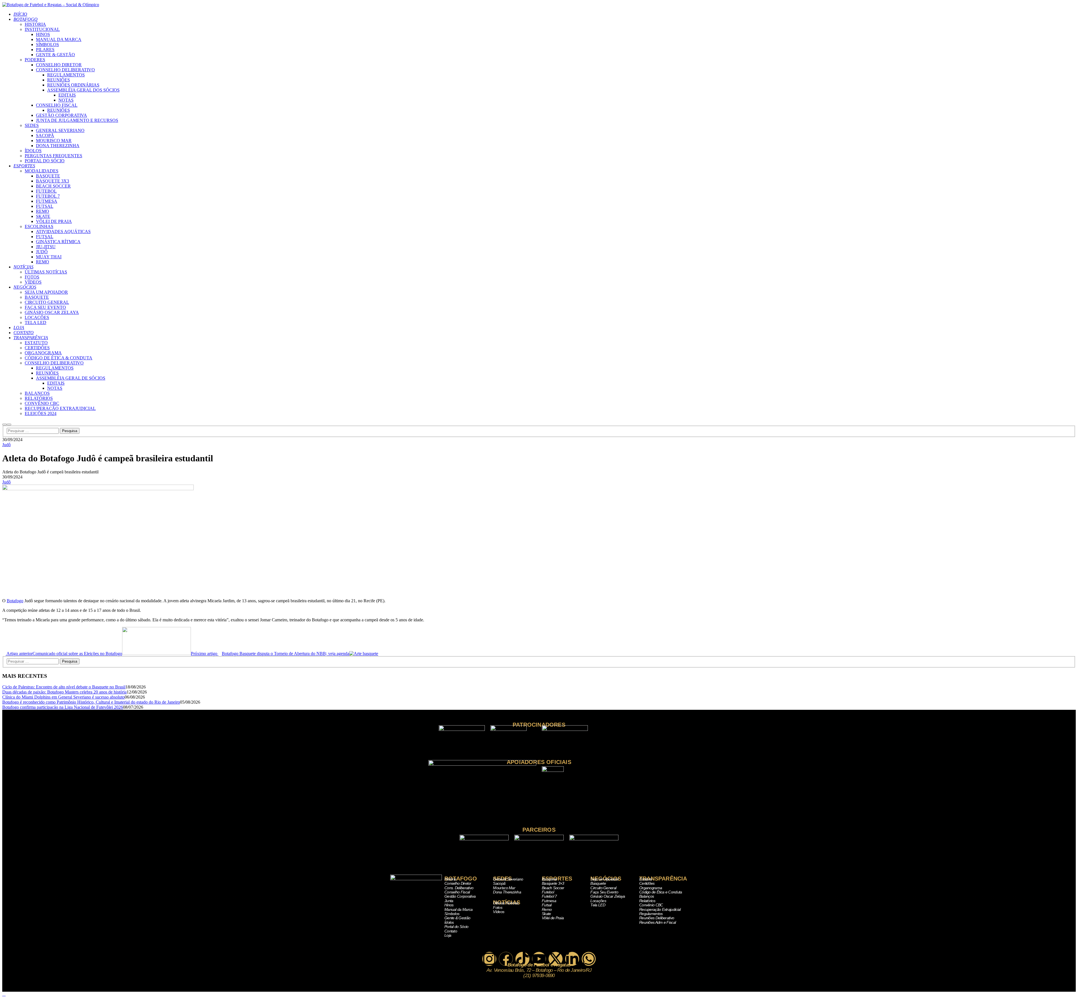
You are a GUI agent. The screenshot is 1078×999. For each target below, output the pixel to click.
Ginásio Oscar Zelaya (607, 896)
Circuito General (603, 888)
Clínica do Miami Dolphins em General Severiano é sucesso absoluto (63, 697)
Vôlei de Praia (553, 918)
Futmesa (549, 900)
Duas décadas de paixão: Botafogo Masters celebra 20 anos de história (64, 692)
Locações (598, 900)
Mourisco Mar (504, 888)
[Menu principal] (9, 424)
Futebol (548, 892)
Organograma (650, 888)
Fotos (497, 907)
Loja (447, 935)
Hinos (449, 905)
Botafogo (15, 600)
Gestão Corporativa (460, 896)
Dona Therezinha (507, 892)
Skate (546, 913)
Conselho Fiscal (457, 892)
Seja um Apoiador (604, 879)
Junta (448, 900)
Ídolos (449, 922)
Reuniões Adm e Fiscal (657, 922)
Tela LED (597, 905)
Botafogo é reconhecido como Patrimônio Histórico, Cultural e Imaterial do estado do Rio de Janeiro (91, 702)
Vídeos (498, 911)
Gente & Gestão (457, 918)
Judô (6, 444)
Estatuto (645, 879)
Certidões (647, 883)
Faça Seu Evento (604, 892)
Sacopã (499, 883)
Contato (450, 931)
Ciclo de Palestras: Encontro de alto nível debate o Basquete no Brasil (63, 687)
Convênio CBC (651, 905)
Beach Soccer (553, 888)
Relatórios (647, 900)
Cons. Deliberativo (458, 888)
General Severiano (508, 879)
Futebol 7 (549, 896)
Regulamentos (651, 913)
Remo (547, 909)
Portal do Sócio (456, 926)
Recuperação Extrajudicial (660, 909)
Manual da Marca (458, 909)
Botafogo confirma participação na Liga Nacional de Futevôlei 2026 (62, 707)
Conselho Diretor (457, 883)
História (450, 879)
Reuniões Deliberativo (656, 918)
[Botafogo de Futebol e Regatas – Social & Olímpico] (50, 4)
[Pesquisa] (4, 424)
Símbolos (451, 913)
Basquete (549, 879)
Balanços (646, 896)
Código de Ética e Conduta (660, 892)
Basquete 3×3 (553, 883)
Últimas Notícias (506, 903)
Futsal (547, 905)
